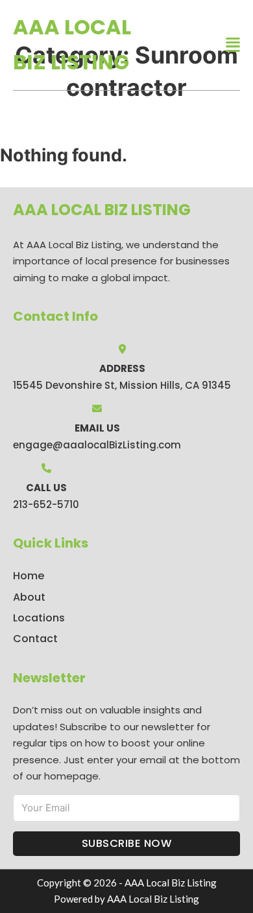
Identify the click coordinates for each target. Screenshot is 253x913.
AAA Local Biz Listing (72, 44)
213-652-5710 (46, 504)
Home (28, 575)
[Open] (233, 45)
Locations (39, 617)
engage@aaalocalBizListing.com (97, 445)
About (29, 597)
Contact (35, 638)
